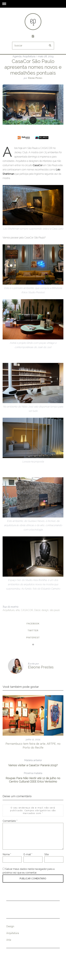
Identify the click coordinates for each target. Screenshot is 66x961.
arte (18, 610)
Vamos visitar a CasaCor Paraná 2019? (33, 763)
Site (46, 854)
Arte (8, 939)
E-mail (27, 854)
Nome (7, 854)
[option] (33, 722)
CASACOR (27, 610)
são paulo (55, 610)
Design (10, 926)
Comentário (10, 820)
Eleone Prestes (35, 77)
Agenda (17, 56)
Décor (37, 610)
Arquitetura (29, 56)
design (45, 610)
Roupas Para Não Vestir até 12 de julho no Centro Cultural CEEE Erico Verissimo (33, 777)
